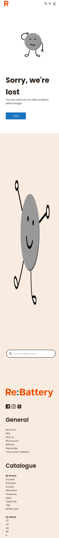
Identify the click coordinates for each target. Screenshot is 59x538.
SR (7, 531)
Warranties (12, 448)
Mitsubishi (11, 490)
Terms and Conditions (18, 451)
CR (7, 520)
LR (7, 524)
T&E (8, 505)
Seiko (9, 497)
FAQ (8, 433)
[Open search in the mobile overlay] (45, 3)
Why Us (10, 437)
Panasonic (11, 494)
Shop (16, 115)
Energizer (11, 483)
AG (7, 528)
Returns (10, 444)
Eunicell (10, 486)
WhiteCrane (12, 508)
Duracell (10, 479)
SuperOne (11, 501)
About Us (11, 429)
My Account (12, 440)
